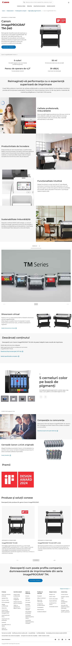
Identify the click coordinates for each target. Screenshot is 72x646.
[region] (36, 276)
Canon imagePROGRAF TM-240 (8, 54)
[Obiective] (32, 6)
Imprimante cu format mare (8, 17)
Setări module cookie (43, 635)
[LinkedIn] (62, 639)
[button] (18, 560)
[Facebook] (55, 639)
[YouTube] (69, 639)
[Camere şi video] (25, 6)
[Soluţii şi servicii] (55, 6)
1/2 (39, 374)
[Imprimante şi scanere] (45, 6)
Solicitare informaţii (9, 47)
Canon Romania (6, 639)
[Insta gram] (58, 639)
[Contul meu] (69, 2)
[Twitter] (65, 639)
